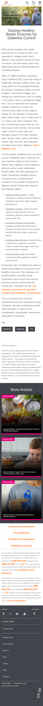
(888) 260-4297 (8, 564)
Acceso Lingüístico (16, 601)
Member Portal (8, 637)
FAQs (4, 670)
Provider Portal (8, 629)
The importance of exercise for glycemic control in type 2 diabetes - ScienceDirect (21, 289)
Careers (5, 663)
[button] (33, 3)
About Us (6, 650)
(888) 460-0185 (19, 561)
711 (23, 564)
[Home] (7, 3)
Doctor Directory (8, 644)
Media (5, 657)
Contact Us (6, 676)
